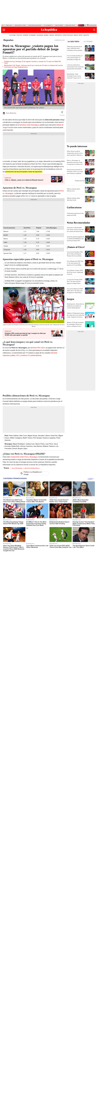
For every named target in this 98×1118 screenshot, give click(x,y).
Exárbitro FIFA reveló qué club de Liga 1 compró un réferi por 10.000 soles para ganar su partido (25, 334)
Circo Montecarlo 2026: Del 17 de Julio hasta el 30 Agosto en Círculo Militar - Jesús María (75, 264)
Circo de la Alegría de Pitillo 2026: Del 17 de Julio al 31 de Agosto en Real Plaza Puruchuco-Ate (75, 291)
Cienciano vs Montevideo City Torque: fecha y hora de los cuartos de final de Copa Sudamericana (75, 230)
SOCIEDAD (40, 35)
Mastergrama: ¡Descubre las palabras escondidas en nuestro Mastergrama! (75, 306)
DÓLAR (76, 35)
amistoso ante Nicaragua (29, 125)
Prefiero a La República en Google (33, 473)
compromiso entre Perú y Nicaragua (24, 457)
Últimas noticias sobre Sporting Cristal (73, 199)
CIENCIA (51, 35)
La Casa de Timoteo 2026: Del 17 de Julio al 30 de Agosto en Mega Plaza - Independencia (75, 282)
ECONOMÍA (32, 35)
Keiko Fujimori (59, 25)
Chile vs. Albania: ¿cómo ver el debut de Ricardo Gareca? (24, 180)
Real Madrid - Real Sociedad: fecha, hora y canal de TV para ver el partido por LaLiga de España (74, 77)
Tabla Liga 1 (9, 25)
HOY (3, 25)
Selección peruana (17, 468)
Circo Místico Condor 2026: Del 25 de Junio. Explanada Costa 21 (75, 272)
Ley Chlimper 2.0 (48, 25)
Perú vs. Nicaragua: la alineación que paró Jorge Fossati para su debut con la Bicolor (75, 163)
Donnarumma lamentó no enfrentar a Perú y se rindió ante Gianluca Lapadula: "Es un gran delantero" (75, 172)
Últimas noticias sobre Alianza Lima (73, 190)
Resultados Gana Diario (34, 25)
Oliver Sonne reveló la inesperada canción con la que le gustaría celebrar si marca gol (74, 154)
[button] (4, 30)
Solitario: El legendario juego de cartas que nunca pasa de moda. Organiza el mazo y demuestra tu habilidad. (75, 316)
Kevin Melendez (11, 113)
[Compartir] (62, 112)
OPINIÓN (25, 35)
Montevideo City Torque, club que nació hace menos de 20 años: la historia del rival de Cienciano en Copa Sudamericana (33, 66)
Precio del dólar (70, 25)
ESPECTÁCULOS (68, 35)
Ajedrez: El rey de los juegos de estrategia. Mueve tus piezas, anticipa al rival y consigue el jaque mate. (75, 325)
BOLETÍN (86, 35)
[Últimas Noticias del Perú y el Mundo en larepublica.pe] (49, 30)
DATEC (81, 35)
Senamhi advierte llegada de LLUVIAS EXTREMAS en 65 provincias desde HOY (75, 238)
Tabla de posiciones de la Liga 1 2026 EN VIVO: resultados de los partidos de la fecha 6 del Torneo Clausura (75, 50)
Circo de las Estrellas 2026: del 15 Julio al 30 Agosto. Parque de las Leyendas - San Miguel (75, 254)
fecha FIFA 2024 (38, 348)
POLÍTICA (19, 35)
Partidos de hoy (79, 180)
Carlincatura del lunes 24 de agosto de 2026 (75, 214)
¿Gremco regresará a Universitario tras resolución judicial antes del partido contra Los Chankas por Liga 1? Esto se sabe (75, 68)
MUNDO (46, 35)
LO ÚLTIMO (12, 35)
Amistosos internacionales (32, 468)
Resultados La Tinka (20, 25)
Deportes (8, 40)
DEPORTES (58, 35)
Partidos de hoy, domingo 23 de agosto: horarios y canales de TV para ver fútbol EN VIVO (32, 62)
